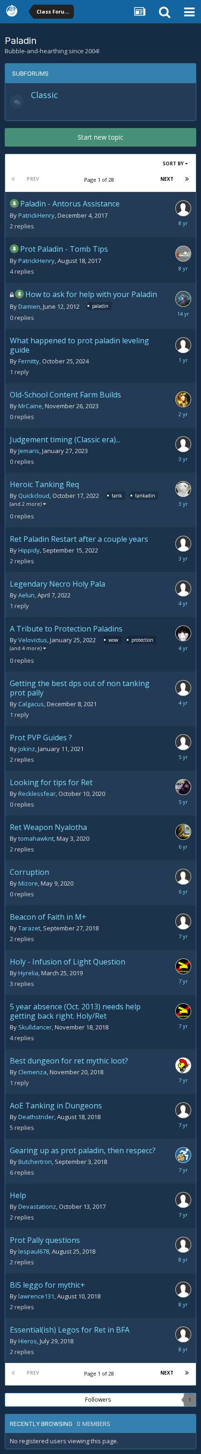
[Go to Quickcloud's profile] (183, 489)
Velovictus (32, 640)
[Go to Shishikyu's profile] (183, 1334)
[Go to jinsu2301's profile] (183, 1065)
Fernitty (28, 361)
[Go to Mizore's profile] (183, 877)
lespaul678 (33, 1251)
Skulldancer (35, 1027)
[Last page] (187, 179)
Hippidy (29, 550)
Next (166, 179)
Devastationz (37, 1206)
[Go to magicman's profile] (183, 688)
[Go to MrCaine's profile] (183, 399)
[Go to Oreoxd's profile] (183, 832)
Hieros (27, 1341)
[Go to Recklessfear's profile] (183, 787)
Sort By (174, 163)
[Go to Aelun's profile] (183, 588)
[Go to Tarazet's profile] (183, 921)
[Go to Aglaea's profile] (183, 1110)
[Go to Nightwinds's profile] (183, 1155)
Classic (44, 94)
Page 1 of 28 (100, 179)
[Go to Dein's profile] (183, 544)
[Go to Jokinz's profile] (183, 742)
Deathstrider (36, 1117)
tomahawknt (36, 838)
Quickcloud (34, 495)
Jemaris (28, 451)
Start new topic (100, 137)
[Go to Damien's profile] (183, 299)
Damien (29, 306)
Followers (98, 1400)
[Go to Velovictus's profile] (183, 633)
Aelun (26, 595)
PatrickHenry (36, 215)
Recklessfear (37, 793)
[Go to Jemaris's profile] (183, 444)
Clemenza (32, 1072)
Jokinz (26, 749)
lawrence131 (36, 1296)
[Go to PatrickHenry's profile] (183, 254)
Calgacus (31, 704)
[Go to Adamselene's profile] (183, 966)
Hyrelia (28, 973)
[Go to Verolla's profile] (183, 1200)
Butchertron (35, 1161)
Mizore (28, 883)
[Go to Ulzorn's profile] (183, 208)
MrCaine (30, 406)
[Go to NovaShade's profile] (183, 345)
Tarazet (29, 928)
